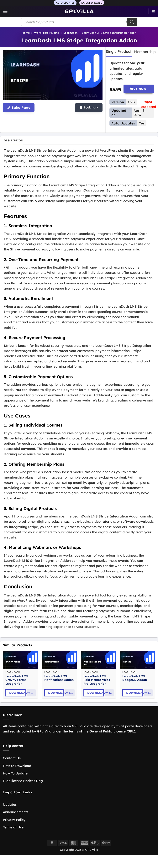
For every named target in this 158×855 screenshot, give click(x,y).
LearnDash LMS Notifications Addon (59, 678)
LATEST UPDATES (91, 2)
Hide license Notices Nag (23, 781)
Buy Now (138, 89)
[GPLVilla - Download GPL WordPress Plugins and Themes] (79, 11)
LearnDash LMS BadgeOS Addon (134, 678)
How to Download (17, 766)
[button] (5, 11)
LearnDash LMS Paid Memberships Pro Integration (96, 680)
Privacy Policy (14, 820)
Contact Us (12, 758)
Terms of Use (13, 827)
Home (26, 32)
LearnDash (70, 32)
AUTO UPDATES (65, 2)
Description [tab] (13, 140)
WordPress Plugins (46, 32)
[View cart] (153, 11)
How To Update (15, 773)
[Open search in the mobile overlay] (79, 22)
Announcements (15, 812)
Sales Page (20, 107)
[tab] (118, 51)
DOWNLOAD (17, 693)
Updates (10, 804)
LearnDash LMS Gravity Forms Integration (16, 680)
